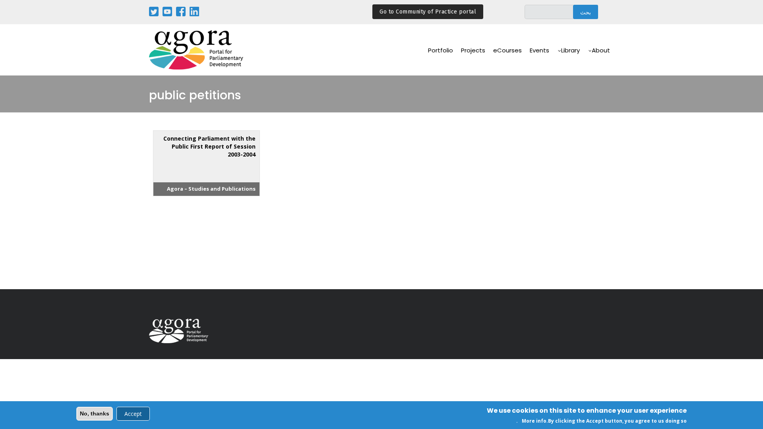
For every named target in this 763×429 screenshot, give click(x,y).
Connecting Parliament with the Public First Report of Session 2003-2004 (209, 146)
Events (539, 50)
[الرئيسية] (196, 49)
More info (534, 420)
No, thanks (94, 413)
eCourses (507, 50)
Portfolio (440, 50)
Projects (473, 50)
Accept (133, 413)
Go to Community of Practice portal (428, 11)
